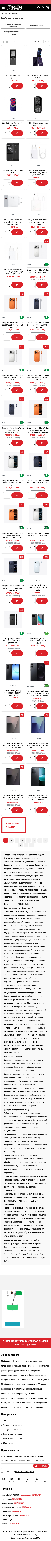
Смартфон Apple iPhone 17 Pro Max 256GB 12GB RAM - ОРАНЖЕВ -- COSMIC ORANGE (38, 430)
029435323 (36, 1495)
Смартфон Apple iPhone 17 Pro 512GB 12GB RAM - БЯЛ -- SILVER (13, 377)
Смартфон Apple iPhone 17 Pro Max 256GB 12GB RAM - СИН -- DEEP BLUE (38, 483)
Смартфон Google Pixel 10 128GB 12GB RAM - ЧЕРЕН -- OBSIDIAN (38, 641)
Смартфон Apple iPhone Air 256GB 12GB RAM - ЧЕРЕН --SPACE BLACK (13, 641)
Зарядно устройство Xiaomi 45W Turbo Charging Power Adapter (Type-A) (13, 222)
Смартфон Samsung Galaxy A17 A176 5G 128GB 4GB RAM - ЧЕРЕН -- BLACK (13, 693)
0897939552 (17, 1499)
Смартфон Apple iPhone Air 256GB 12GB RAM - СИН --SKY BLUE (38, 587)
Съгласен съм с (19, 1472)
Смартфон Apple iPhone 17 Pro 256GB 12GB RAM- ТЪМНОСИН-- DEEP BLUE (38, 325)
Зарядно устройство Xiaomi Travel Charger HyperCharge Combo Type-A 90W (13, 271)
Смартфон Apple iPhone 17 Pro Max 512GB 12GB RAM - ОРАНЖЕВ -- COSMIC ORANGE (13, 535)
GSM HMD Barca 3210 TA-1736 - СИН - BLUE (13, 124)
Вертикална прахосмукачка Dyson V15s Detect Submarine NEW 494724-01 (11, 1316)
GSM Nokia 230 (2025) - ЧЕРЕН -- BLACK (13, 171)
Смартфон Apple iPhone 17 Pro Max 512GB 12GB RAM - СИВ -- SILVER (38, 535)
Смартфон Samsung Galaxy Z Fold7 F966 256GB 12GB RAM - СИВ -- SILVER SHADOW (13, 745)
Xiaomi (38, 165)
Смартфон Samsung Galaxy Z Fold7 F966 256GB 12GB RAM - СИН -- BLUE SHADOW (37, 745)
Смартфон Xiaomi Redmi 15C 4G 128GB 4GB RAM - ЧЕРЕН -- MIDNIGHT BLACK (38, 797)
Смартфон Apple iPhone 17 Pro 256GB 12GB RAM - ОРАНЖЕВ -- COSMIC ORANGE (13, 325)
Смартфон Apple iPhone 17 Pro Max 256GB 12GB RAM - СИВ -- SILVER (13, 483)
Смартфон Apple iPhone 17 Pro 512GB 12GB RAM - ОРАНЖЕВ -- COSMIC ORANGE (38, 377)
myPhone (38, 118)
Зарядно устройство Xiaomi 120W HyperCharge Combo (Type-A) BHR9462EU (38, 172)
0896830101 (27, 1507)
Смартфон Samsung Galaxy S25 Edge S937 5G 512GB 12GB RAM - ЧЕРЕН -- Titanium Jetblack (38, 693)
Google (29, 633)
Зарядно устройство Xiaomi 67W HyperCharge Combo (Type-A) (38, 222)
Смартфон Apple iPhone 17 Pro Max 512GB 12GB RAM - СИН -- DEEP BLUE (13, 588)
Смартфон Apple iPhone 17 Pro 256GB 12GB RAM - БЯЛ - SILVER (38, 272)
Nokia (13, 165)
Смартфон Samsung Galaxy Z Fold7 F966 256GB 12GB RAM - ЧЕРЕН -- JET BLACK (13, 797)
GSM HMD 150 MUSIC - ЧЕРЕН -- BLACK (13, 77)
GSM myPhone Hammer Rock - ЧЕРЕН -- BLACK (37, 124)
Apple (29, 265)
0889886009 (26, 1495)
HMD (13, 71)
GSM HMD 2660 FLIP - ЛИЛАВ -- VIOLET (38, 77)
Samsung (13, 686)
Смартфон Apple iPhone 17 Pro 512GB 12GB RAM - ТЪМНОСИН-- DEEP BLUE (13, 430)
